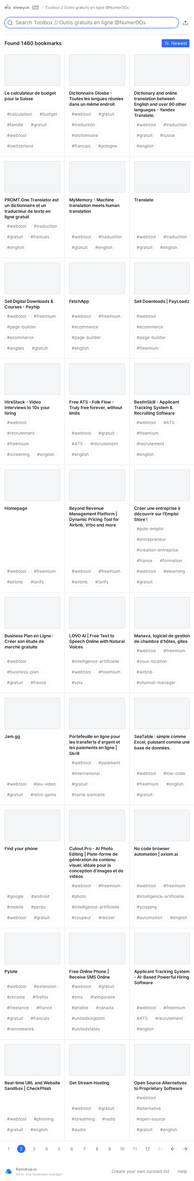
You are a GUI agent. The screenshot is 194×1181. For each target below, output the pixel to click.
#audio (79, 1129)
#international (86, 773)
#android (40, 896)
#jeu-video (45, 784)
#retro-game (43, 794)
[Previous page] (173, 1149)
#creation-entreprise (157, 550)
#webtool (16, 135)
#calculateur (19, 114)
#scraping (147, 907)
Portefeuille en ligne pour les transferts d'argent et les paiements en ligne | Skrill (94, 701)
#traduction (83, 124)
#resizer (107, 917)
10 (122, 1148)
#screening (18, 454)
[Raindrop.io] (9, 1171)
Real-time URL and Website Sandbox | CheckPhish (28, 1045)
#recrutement (21, 433)
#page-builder (21, 326)
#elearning (174, 571)
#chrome (16, 997)
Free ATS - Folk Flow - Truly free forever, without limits (93, 364)
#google (15, 896)
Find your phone (16, 808)
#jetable (80, 1007)
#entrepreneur (151, 539)
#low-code (174, 773)
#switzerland (20, 146)
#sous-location (152, 661)
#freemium (45, 316)
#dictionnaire (85, 135)
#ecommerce (20, 337)
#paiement (109, 762)
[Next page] (185, 1149)
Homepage (11, 467)
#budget (48, 114)
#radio (108, 1119)
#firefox (40, 997)
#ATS (77, 443)
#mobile (15, 907)
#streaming (83, 1119)
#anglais (15, 348)
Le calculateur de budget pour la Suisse (30, 55)
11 (135, 1148)
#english (145, 146)
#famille (15, 124)
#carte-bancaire (88, 794)
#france (144, 560)
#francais (81, 146)
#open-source (151, 1119)
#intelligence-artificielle (95, 661)
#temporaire (102, 997)
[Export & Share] (185, 23)
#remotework (20, 1028)
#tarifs (37, 581)
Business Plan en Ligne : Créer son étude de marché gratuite (31, 598)
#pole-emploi (150, 528)
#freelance (18, 1007)
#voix (77, 682)
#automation (149, 917)
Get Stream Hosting (85, 1042)
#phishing (44, 1119)
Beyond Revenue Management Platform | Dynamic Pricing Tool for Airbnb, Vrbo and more (96, 473)
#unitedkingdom (88, 1018)
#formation (171, 560)
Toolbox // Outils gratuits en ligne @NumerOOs (87, 7)
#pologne (107, 146)
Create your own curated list (140, 1171)
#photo (79, 896)
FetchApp (74, 260)
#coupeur (81, 917)
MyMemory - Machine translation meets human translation (90, 165)
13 (160, 1148)
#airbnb (15, 581)
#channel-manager (156, 682)
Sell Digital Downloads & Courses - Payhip (24, 263)
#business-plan (23, 671)
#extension (45, 986)
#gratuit (39, 124)
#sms (77, 997)
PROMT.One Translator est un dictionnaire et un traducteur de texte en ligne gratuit (32, 165)
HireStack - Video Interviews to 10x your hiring (31, 364)
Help (182, 1171)
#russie (167, 135)
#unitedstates (86, 1028)
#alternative (149, 1108)
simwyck (25, 7)
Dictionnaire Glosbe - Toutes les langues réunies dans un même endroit (94, 58)
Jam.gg (7, 696)
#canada (105, 1007)
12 (147, 1148)
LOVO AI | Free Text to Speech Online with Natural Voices (96, 598)
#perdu (38, 907)
